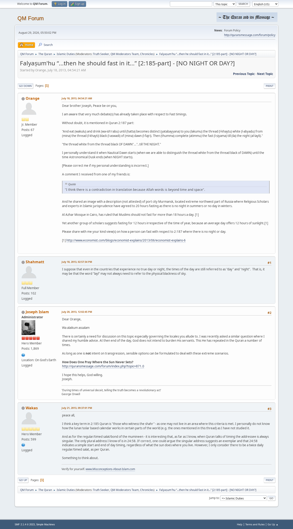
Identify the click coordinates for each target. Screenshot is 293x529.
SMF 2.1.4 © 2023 (25, 524)
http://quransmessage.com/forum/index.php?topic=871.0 (103, 366)
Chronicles (147, 54)
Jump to (214, 498)
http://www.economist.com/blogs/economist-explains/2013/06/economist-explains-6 (126, 240)
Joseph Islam (37, 311)
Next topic (265, 74)
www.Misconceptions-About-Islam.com (110, 469)
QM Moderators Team (125, 54)
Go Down (25, 86)
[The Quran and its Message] (23, 354)
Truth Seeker (101, 54)
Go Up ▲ (273, 524)
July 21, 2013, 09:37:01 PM (77, 408)
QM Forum (30, 18)
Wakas (32, 407)
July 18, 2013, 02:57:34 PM (77, 261)
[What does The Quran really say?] (23, 445)
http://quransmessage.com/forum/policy (249, 35)
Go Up (23, 480)
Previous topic (244, 74)
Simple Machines (45, 524)
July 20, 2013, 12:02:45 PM (77, 311)
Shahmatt (35, 261)
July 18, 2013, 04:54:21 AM (77, 98)
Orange (32, 98)
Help (239, 524)
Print (269, 86)
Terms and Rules (255, 524)
